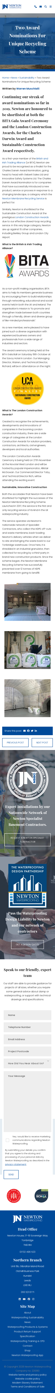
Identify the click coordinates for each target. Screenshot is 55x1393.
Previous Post (15, 742)
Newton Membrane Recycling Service (23, 198)
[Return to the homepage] (11, 6)
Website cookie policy (27, 1378)
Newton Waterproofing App (27, 1355)
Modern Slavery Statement (27, 1382)
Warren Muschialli (27, 88)
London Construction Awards (32, 217)
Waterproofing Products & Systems (27, 1327)
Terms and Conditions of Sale (27, 1386)
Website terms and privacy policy (28, 1374)
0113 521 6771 (27, 1292)
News (14, 77)
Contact (27, 1346)
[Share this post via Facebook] (28, 731)
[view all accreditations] (14, 1196)
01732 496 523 (27, 1252)
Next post (42, 742)
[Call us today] (35, 6)
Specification (27, 1336)
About (27, 1312)
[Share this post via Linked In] (36, 731)
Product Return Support (27, 1331)
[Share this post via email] (24, 731)
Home (5, 77)
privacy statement (15, 1164)
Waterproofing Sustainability (27, 1317)
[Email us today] (40, 6)
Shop (27, 1350)
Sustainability (26, 77)
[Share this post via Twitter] (32, 731)
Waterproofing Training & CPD (27, 1341)
